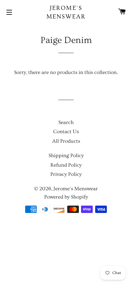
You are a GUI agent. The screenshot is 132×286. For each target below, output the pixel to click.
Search (66, 122)
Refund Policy (66, 165)
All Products (66, 141)
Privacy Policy (66, 174)
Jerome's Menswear (66, 12)
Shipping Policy (66, 155)
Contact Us (66, 131)
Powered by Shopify (66, 197)
